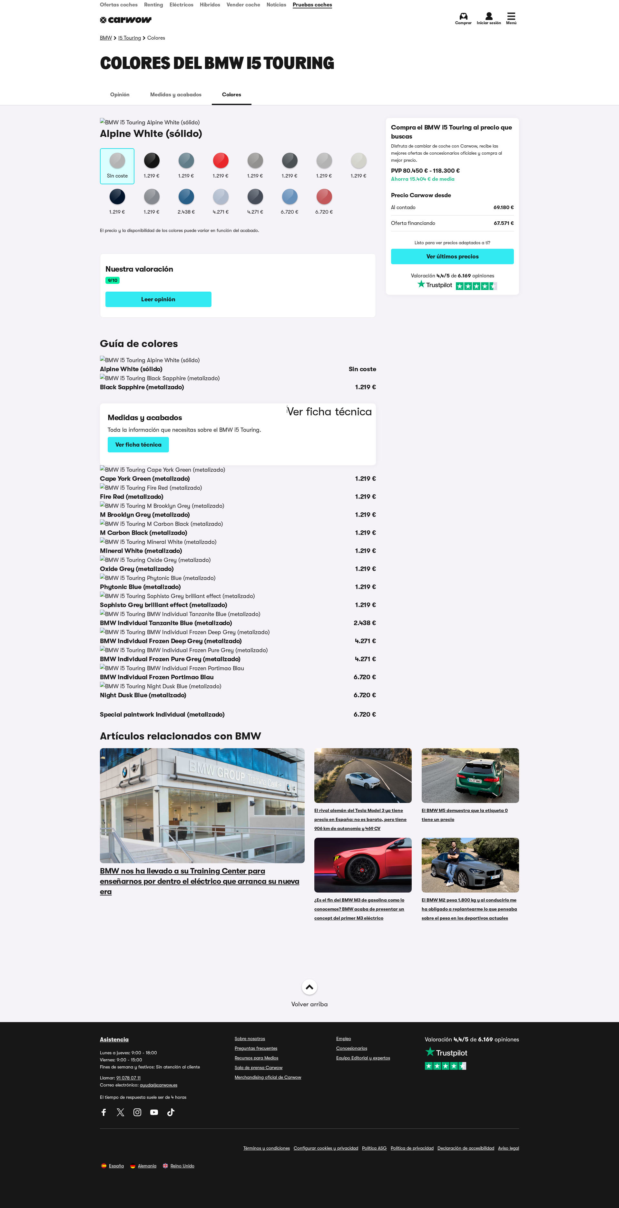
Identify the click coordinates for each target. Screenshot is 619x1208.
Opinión (120, 95)
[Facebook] (104, 1114)
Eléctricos (181, 5)
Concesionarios (351, 1048)
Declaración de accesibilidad (465, 1148)
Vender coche (243, 5)
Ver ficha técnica (138, 444)
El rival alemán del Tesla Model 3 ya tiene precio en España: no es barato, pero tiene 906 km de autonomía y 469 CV (360, 819)
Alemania (147, 1165)
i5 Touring (129, 38)
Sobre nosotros (250, 1038)
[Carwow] (126, 20)
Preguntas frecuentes (256, 1048)
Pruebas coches (312, 5)
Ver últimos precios (453, 256)
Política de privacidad (412, 1148)
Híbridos (210, 5)
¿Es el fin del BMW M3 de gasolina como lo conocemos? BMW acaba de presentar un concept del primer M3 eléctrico (359, 909)
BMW (106, 38)
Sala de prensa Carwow (258, 1067)
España (116, 1165)
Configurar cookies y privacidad (326, 1148)
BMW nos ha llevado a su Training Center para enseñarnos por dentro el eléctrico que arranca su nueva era (200, 881)
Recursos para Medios (256, 1057)
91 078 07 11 (128, 1077)
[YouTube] (154, 1114)
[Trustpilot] (452, 285)
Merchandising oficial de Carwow (268, 1077)
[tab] (120, 94)
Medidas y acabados (175, 95)
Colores (231, 95)
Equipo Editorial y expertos (363, 1057)
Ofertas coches (119, 5)
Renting (153, 5)
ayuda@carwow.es (158, 1084)
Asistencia (114, 1039)
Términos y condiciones (266, 1148)
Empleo (343, 1038)
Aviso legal (508, 1148)
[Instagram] (137, 1114)
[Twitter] (121, 1114)
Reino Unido (182, 1165)
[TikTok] (171, 1114)
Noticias (276, 5)
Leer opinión (158, 299)
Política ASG (374, 1148)
